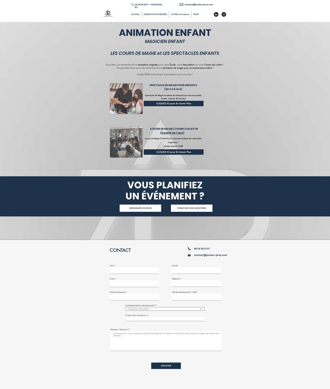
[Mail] (189, 255)
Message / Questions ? (119, 329)
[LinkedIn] (216, 14)
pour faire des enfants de (179, 138)
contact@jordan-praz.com (210, 255)
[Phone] (189, 248)
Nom (112, 266)
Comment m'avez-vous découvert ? (140, 305)
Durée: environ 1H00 (173, 146)
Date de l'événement (117, 292)
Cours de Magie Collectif (156, 138)
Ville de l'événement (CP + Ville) (184, 292)
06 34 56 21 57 (202, 248)
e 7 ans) (179, 133)
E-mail (112, 279)
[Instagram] (224, 14)
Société (175, 266)
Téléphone (176, 279)
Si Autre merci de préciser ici (136, 315)
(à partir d (167, 133)
